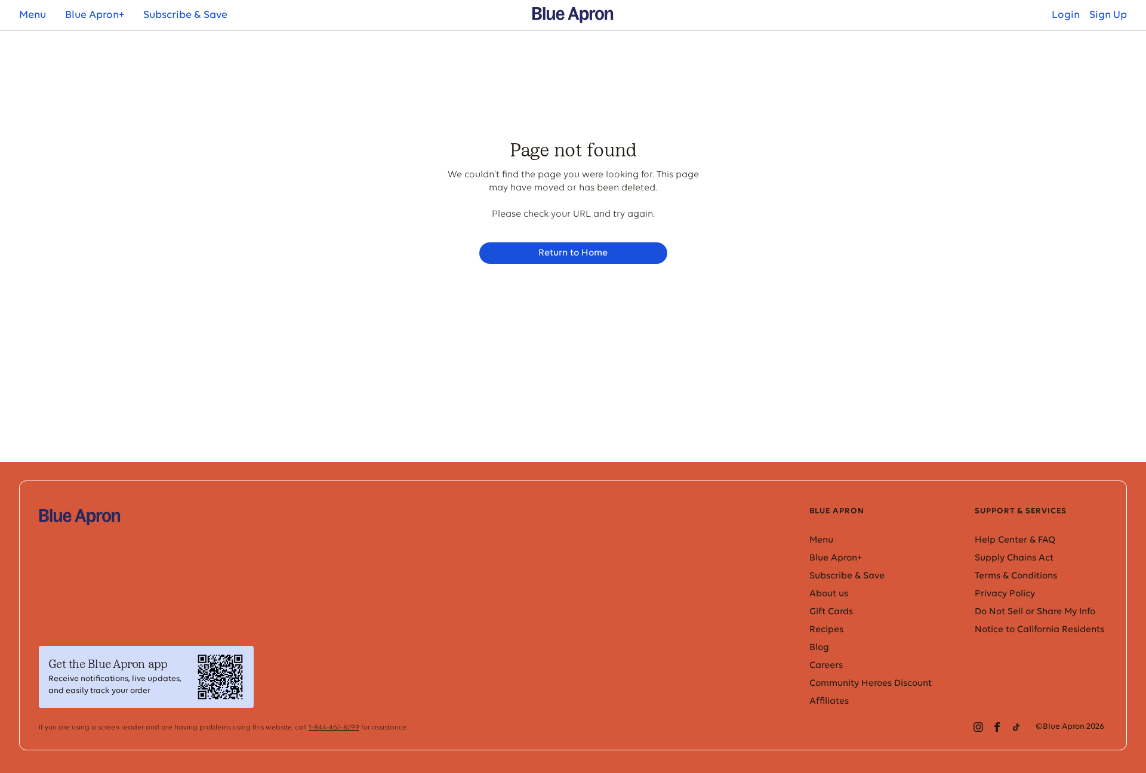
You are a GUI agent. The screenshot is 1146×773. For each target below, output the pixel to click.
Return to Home (573, 253)
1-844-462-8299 (334, 727)
